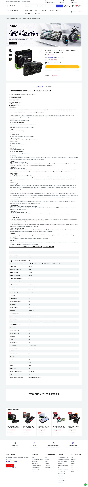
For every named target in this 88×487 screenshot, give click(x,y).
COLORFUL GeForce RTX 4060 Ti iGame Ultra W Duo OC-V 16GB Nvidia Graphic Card (44, 427)
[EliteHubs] (11, 6)
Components (45, 10)
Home (26, 10)
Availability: (47, 75)
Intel (72, 465)
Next (81, 423)
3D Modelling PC (61, 473)
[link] (19, 414)
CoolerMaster (73, 459)
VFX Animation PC (61, 475)
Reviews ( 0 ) (48, 86)
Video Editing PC (61, 463)
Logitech (47, 459)
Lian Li (72, 469)
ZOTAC (72, 471)
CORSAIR (73, 461)
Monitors (58, 10)
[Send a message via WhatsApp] (85, 484)
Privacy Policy (35, 463)
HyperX (46, 461)
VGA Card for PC (18, 244)
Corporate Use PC (62, 482)
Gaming (31, 10)
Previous (6, 423)
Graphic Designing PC (62, 480)
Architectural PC (61, 471)
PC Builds (52, 10)
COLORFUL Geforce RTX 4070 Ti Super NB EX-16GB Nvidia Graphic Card (29, 427)
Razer (46, 457)
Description (40, 86)
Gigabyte (73, 463)
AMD (72, 457)
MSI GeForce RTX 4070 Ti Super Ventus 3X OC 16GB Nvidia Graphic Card (13, 427)
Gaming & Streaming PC (63, 457)
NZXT (72, 467)
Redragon (47, 463)
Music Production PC (62, 461)
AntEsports (47, 465)
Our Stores (37, 13)
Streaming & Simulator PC (63, 459)
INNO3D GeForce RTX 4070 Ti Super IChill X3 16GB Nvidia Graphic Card (61, 51)
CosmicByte (47, 467)
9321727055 (11, 461)
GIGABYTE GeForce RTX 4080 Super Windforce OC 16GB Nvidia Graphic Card (74, 427)
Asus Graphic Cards (77, 11)
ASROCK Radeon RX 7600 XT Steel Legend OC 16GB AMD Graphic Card (59, 427)
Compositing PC (61, 478)
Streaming (37, 10)
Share (78, 70)
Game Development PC (63, 469)
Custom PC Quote (29, 13)
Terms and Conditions (36, 465)
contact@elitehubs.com (11, 467)
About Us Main (35, 471)
